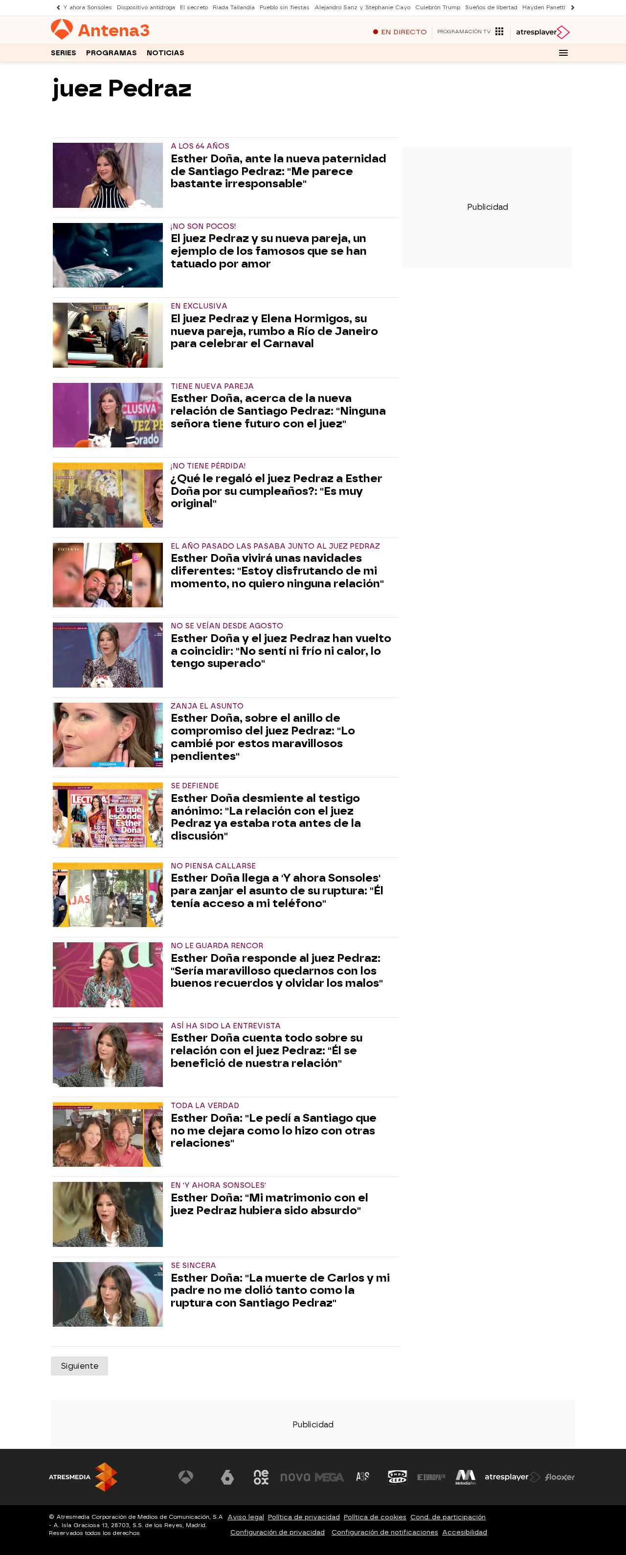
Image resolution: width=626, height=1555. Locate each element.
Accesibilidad (464, 1532)
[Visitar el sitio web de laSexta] (227, 1477)
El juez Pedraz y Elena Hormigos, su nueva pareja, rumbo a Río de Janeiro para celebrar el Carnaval (274, 331)
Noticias (165, 53)
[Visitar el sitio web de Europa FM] (431, 1477)
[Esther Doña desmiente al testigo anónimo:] (110, 814)
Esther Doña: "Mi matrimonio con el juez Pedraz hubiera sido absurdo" (269, 1204)
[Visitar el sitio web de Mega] (329, 1477)
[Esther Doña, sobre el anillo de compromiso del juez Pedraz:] (110, 735)
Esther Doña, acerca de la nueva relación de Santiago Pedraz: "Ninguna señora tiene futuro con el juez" (278, 411)
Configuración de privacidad (277, 1532)
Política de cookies (375, 1517)
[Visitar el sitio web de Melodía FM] (465, 1477)
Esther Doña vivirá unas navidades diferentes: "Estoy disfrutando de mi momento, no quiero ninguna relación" (277, 571)
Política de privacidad (304, 1517)
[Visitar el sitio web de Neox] (261, 1477)
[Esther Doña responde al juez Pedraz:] (110, 974)
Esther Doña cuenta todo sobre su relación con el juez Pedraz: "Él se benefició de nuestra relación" (266, 1050)
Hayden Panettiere (548, 7)
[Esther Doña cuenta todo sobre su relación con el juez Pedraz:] (110, 1054)
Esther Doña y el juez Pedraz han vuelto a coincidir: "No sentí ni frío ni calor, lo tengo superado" (281, 651)
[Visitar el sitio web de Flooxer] (560, 1477)
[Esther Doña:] (110, 1134)
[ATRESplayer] (542, 32)
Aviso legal (245, 1517)
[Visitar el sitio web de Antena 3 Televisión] (193, 1477)
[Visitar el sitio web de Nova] (295, 1477)
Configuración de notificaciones (385, 1532)
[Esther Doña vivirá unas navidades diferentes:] (110, 575)
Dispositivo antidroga (146, 7)
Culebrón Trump (437, 7)
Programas (111, 53)
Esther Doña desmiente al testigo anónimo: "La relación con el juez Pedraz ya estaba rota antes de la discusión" (266, 817)
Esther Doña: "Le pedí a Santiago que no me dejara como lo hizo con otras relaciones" (274, 1131)
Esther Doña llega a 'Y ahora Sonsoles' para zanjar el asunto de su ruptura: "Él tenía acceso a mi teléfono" (277, 891)
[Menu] (563, 53)
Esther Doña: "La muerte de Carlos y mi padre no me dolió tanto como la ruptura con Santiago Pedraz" (280, 1291)
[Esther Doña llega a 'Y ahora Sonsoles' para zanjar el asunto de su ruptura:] (110, 895)
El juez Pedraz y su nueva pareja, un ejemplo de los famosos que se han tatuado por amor (269, 251)
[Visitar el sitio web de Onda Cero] (397, 1477)
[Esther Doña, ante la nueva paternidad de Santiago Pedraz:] (110, 175)
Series (63, 53)
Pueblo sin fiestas (285, 7)
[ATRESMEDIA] (83, 1477)
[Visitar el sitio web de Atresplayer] (513, 1477)
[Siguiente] (570, 7)
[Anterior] (56, 7)
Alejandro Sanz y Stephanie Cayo (362, 7)
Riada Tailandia (234, 7)
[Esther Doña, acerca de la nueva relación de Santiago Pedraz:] (110, 415)
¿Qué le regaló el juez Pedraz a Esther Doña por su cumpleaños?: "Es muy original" (276, 491)
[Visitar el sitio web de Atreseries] (363, 1477)
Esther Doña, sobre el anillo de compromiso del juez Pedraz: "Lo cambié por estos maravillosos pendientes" (263, 737)
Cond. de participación (448, 1517)
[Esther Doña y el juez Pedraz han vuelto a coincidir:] (110, 654)
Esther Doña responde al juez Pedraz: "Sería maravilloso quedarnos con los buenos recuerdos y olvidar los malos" (277, 971)
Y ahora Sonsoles (87, 7)
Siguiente (79, 1366)
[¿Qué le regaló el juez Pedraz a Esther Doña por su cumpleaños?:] (110, 495)
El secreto (194, 7)
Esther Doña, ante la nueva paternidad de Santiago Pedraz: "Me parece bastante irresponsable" (278, 171)
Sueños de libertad (491, 7)
